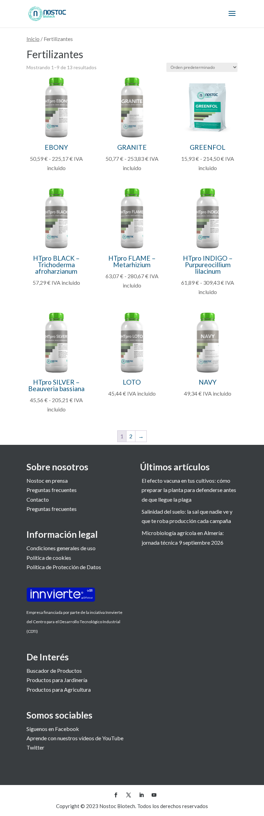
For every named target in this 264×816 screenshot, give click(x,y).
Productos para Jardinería (56, 680)
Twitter (35, 747)
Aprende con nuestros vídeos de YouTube (74, 738)
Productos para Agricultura (58, 689)
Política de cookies (48, 557)
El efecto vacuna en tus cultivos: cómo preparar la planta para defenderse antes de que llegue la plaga (189, 489)
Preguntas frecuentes (51, 490)
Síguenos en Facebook (52, 728)
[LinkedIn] (141, 795)
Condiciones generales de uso (61, 548)
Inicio (33, 38)
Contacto (37, 499)
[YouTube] (154, 795)
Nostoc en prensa (47, 480)
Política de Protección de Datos (63, 567)
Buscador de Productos (54, 670)
